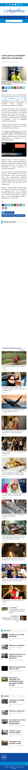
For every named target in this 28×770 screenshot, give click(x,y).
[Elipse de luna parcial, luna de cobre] (5, 668)
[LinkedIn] (12, 4)
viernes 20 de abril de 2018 (10, 62)
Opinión (6, 696)
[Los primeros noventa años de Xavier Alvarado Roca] (5, 721)
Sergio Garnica (20, 215)
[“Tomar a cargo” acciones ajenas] (5, 732)
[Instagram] (18, 4)
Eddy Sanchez (9, 212)
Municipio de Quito (8, 215)
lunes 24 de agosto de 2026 (17, 725)
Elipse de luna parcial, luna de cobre (17, 668)
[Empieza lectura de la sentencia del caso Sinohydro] (5, 655)
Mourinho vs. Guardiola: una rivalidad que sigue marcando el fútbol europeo (16, 681)
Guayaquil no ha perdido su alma (15, 742)
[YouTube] (15, 4)
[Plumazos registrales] (5, 646)
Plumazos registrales (17, 645)
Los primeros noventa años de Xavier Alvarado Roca (17, 721)
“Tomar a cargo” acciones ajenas (15, 731)
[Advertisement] (14, 38)
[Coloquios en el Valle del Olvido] (5, 636)
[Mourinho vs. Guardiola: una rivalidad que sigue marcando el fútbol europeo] (5, 679)
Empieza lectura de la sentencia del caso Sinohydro (17, 656)
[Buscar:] (14, 20)
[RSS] (21, 4)
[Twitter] (9, 4)
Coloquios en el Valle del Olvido (16, 635)
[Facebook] (6, 4)
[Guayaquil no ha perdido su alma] (5, 743)
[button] (26, 17)
